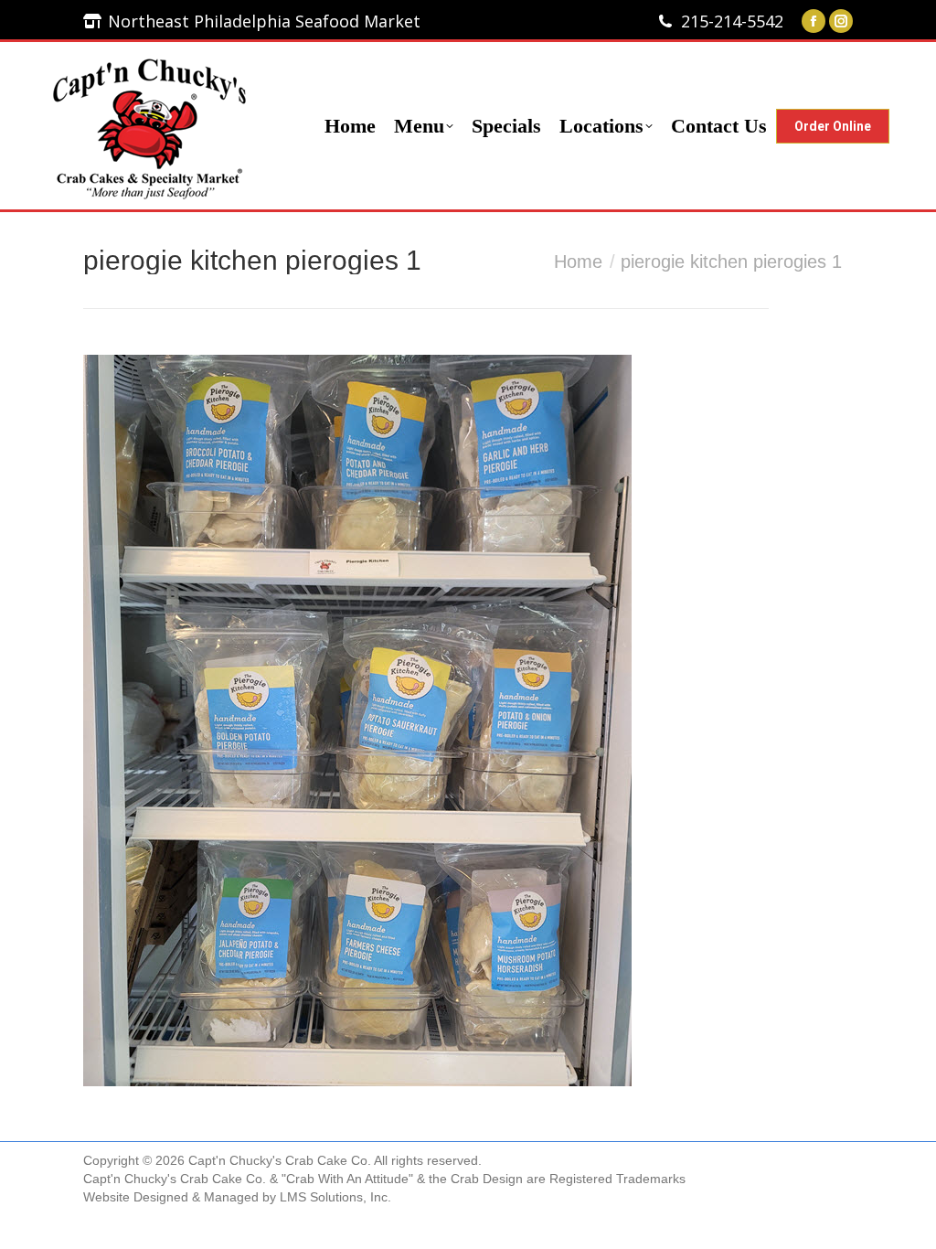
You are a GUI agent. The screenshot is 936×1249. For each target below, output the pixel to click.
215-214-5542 (732, 21)
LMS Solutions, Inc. (335, 1197)
